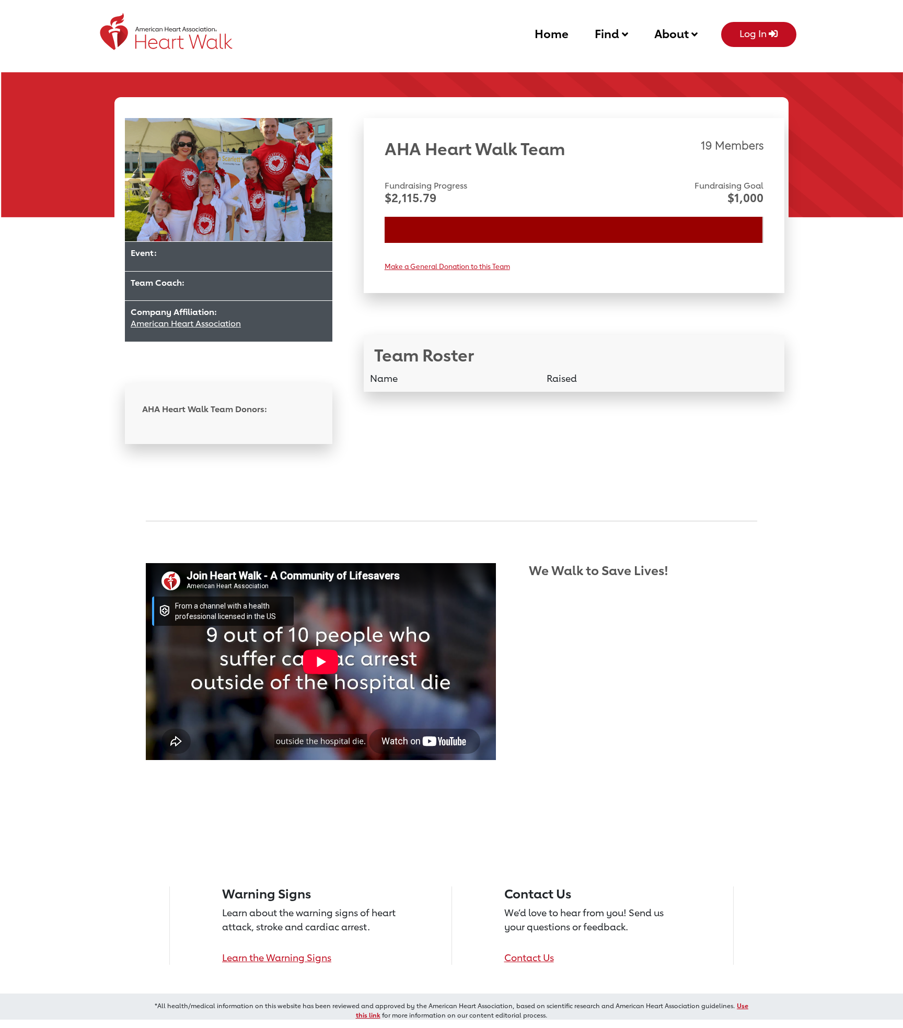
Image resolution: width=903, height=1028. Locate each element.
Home (552, 34)
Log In (754, 33)
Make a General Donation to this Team (447, 266)
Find (608, 34)
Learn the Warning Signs (276, 957)
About (672, 34)
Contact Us (529, 957)
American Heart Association (186, 324)
